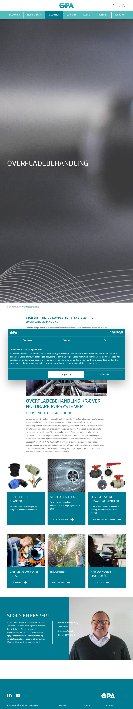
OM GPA (62, 705)
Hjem (9, 307)
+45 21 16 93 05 (68, 635)
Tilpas (64, 374)
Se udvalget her (60, 519)
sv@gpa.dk (68, 631)
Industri (16, 307)
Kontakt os (98, 582)
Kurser (87, 14)
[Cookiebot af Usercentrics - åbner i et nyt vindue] (111, 333)
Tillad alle (104, 374)
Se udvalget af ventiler (104, 519)
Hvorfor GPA (34, 14)
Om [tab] (105, 340)
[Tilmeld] (118, 5)
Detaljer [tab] (66, 340)
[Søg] (113, 5)
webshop (120, 14)
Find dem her (58, 582)
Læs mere (16, 582)
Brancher (54, 14)
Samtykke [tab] (27, 340)
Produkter (14, 14)
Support (71, 14)
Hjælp (87, 705)
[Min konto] (123, 5)
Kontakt (103, 14)
